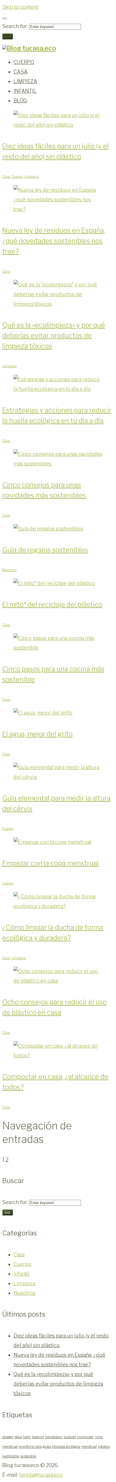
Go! (7, 36)
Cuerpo (17, 176)
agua (18, 1437)
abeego (8, 1437)
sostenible (28, 1456)
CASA (21, 72)
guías (47, 1446)
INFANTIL (25, 91)
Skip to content (20, 7)
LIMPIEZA (25, 81)
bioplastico (54, 1437)
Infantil (22, 1274)
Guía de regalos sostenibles (45, 550)
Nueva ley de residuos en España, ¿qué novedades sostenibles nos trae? (53, 240)
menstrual (89, 1446)
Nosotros (9, 570)
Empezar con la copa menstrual (50, 863)
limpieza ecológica (66, 1446)
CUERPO (24, 62)
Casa (6, 176)
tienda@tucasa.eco (41, 1475)
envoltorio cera (30, 1446)
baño (27, 1437)
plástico (104, 1446)
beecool (38, 1437)
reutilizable (10, 1456)
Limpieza (31, 176)
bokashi (70, 1437)
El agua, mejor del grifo (37, 734)
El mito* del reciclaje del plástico (52, 604)
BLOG (20, 100)
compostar (85, 1437)
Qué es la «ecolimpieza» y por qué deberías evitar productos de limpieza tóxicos (53, 335)
